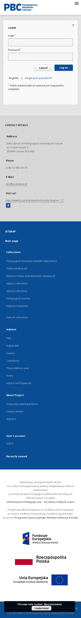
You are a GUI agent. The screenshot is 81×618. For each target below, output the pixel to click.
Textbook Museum (16, 268)
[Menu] (76, 3)
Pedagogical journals (18, 298)
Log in (9, 443)
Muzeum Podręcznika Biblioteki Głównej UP (30, 276)
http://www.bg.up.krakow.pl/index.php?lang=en (33, 200)
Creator (10, 353)
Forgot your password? (38, 78)
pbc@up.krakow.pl (16, 184)
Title (8, 338)
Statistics (11, 419)
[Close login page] (73, 24)
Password (14, 50)
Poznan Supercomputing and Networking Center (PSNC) (40, 612)
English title (12, 345)
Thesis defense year (17, 368)
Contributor (13, 360)
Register (14, 78)
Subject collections (16, 283)
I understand (42, 608)
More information (53, 604)
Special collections (16, 291)
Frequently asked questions (22, 404)
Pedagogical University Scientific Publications (31, 261)
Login (12, 35)
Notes (9, 375)
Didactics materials (17, 306)
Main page (11, 241)
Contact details (14, 411)
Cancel (43, 68)
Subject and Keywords (18, 383)
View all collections (17, 317)
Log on (64, 67)
